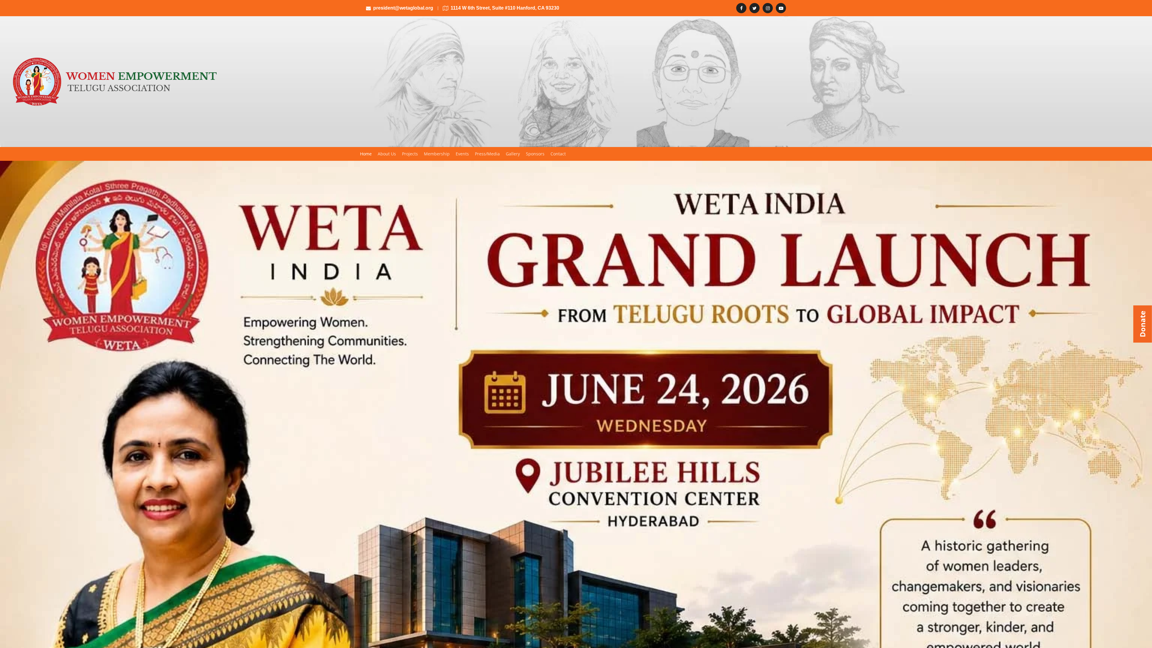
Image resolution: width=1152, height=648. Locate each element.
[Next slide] (1142, 544)
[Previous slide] (9, 544)
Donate (1143, 324)
